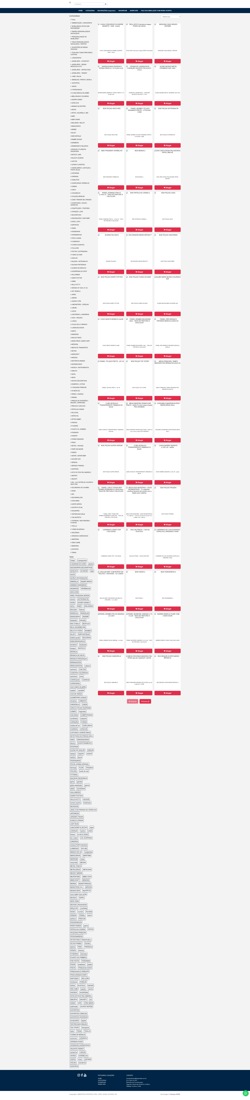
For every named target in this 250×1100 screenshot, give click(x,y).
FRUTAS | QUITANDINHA (79, 251)
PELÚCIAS (74, 413)
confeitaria (74, 718)
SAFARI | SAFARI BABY (78, 456)
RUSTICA (81, 985)
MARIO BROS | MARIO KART (80, 341)
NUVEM (89, 912)
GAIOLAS (74, 258)
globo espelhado (76, 785)
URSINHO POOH (76, 1041)
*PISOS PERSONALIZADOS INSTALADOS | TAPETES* (80, 43)
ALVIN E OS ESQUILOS (78, 578)
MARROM (73, 859)
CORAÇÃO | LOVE (77, 212)
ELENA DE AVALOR (77, 750)
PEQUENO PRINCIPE (78, 933)
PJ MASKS (74, 426)
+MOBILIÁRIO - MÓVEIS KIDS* (81, 70)
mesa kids (73, 862)
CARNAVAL (75, 176)
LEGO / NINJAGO (77, 318)
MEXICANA (87, 869)
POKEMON (74, 432)
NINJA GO (74, 908)
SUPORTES (74, 1010)
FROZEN (89, 768)
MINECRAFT (75, 354)
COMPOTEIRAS (86, 715)
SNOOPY (74, 479)
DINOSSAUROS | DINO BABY (80, 218)
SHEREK (73, 992)
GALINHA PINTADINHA (78, 265)
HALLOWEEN (75, 275)
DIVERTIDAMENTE (85, 743)
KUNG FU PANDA (76, 820)
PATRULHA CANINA (77, 409)
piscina (81, 950)
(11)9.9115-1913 (132, 1080)
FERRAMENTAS (76, 235)
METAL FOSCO (75, 866)
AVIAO (72, 602)
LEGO (90, 831)
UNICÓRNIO (75, 533)
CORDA (84, 722)
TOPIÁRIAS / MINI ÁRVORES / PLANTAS (80, 522)
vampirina (73, 1052)
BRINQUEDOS (75, 662)
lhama (72, 834)
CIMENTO (82, 701)
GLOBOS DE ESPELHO (78, 268)
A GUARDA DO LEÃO (78, 564)
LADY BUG (74, 824)
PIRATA (73, 950)
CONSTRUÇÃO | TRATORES (80, 208)
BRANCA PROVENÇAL (78, 659)
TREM (79, 1031)
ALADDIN (84, 571)
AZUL (72, 606)
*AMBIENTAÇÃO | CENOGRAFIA (81, 23)
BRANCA (73, 652)
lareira (82, 831)
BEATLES (86, 623)
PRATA (72, 964)
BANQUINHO (75, 616)
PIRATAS (74, 422)
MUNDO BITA (75, 890)
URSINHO (83, 1038)
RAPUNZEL (74, 978)
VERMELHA (83, 1056)
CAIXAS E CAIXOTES (78, 164)
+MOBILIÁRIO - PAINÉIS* (79, 73)
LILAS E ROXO (83, 834)
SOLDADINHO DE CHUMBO (80, 487)
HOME (81, 11)
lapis (91, 827)
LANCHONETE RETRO (78, 827)
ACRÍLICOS (75, 103)
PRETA (72, 968)
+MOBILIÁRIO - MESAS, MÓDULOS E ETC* (79, 65)
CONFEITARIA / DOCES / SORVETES (79, 204)
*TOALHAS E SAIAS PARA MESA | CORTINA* (82, 53)
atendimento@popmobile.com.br (137, 1078)
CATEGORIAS (90, 11)
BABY (73, 116)
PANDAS (74, 397)
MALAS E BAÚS (76, 338)
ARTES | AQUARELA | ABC (79, 113)
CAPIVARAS (75, 173)
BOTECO (81, 648)
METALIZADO (75, 869)
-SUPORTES (75, 83)
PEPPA (90, 929)
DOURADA (74, 746)
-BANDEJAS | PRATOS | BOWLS (81, 80)
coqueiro (83, 718)
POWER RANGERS (77, 439)
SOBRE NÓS (134, 11)
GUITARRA (81, 789)
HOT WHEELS (75, 291)
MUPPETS (87, 890)
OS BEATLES (75, 391)
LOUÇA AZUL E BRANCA (79, 324)
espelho (81, 753)
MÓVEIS (89, 887)
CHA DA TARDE (76, 694)
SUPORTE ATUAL (77, 507)
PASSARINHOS (76, 922)
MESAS (83, 862)
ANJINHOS (74, 588)
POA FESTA (74, 961)
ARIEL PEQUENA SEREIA (79, 595)
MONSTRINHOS (85, 883)
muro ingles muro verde (78, 894)
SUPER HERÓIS (76, 504)
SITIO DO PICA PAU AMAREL (81, 996)
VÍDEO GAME (75, 542)
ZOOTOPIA (74, 549)
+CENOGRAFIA (76, 58)
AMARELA (74, 581)
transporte (85, 1027)
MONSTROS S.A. (76, 887)
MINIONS (74, 357)
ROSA (72, 985)
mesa (82, 859)
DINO (72, 739)
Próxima (144, 701)
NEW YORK (74, 901)
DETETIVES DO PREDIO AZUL (81, 736)
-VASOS (73, 86)
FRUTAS (73, 771)
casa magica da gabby (78, 687)
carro (81, 676)
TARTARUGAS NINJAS (78, 1024)
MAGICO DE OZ (76, 852)
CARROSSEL (75, 683)
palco (90, 915)
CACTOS (74, 161)
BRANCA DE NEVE (77, 655)
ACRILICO (74, 571)
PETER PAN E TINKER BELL (80, 940)
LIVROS (73, 321)
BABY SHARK (75, 119)
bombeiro (73, 645)
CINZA (84, 704)
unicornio (73, 1038)
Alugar (112, 61)
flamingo (73, 768)
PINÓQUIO (88, 947)
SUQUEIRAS (75, 511)
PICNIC (87, 943)
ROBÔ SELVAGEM (77, 449)
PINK (80, 947)
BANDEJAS (85, 613)
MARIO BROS (75, 855)
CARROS (85, 680)
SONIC (73, 491)
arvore (72, 599)
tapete (84, 1020)
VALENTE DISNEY (77, 1049)
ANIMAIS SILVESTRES (78, 106)
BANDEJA (74, 613)
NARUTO (74, 371)
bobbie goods (75, 638)
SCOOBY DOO (76, 459)
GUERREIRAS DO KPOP (79, 271)
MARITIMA (87, 855)
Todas (73, 19)
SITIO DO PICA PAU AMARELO (81, 472)
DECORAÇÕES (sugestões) (106, 11)
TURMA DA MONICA (77, 1034)
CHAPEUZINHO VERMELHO (80, 183)
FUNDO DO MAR (76, 255)
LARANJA (74, 831)
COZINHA (73, 729)
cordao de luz (75, 725)
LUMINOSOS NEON (77, 328)
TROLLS (74, 526)
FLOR (81, 768)
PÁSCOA (82, 919)
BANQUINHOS (76, 126)
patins (86, 926)
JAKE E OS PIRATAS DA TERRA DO (83, 810)
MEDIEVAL (74, 344)
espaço (72, 753)
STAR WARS (75, 501)
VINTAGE (87, 1059)
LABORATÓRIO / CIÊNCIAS (80, 304)
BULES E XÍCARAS (77, 158)
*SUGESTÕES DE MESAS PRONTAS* (79, 48)
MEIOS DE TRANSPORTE (79, 348)
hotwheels (87, 803)
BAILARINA (88, 606)
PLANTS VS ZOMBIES (78, 957)
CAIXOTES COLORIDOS (79, 673)
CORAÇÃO (74, 722)
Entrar (166, 3)
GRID (72, 789)
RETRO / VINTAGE (77, 446)
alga (91, 571)
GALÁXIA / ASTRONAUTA (79, 261)
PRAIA (73, 442)
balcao (81, 609)
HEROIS (86, 799)
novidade (84, 908)
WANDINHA (75, 546)
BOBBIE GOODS (76, 139)
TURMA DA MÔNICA (77, 529)
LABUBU (74, 308)
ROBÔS (73, 452)
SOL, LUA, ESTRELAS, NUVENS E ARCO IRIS (82, 483)
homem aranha (75, 803)
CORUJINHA (87, 725)
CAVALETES (75, 180)
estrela (72, 757)
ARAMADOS (85, 588)
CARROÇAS (74, 680)
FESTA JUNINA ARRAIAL (79, 764)
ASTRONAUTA (83, 599)
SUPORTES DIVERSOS (79, 1017)
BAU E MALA (75, 623)
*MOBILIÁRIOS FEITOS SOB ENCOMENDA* (80, 27)
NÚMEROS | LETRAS (78, 384)
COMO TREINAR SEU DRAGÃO (81, 200)
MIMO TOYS (87, 876)
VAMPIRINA (75, 539)
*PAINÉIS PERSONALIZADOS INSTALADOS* (80, 32)
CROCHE (83, 729)
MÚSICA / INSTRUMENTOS (80, 367)
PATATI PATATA (75, 926)
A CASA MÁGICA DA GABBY (80, 93)
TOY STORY (74, 1027)
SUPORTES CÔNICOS (78, 1013)
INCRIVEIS (74, 806)
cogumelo (82, 711)
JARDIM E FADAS (76, 817)
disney (72, 743)
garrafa (79, 782)
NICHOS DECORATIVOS (79, 381)
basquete (73, 620)
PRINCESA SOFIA (85, 968)
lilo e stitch (74, 838)
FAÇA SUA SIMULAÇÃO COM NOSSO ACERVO (156, 11)
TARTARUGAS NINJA (78, 514)
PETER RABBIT (76, 419)
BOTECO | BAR (76, 155)
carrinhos (73, 676)
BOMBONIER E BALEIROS (79, 146)
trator (72, 1031)
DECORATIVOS (76, 215)
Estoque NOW (175, 1094)
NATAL (73, 374)
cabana (87, 666)
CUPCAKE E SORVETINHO (80, 732)
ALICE (72, 574)
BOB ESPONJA (76, 136)
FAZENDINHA (75, 231)
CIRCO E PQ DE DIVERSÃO (80, 708)
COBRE (73, 711)
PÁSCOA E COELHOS (78, 406)
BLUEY (73, 133)
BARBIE (73, 129)
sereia (90, 989)
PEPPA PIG (75, 416)
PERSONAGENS (76, 936)
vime (80, 1059)
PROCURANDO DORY (78, 975)
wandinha (82, 1063)
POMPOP (74, 436)
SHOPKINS (74, 469)
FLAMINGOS (75, 241)
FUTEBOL (74, 775)
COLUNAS (74, 715)
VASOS (82, 1052)
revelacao (73, 982)
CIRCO (73, 190)
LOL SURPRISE (86, 838)
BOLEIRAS (87, 638)
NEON (73, 377)
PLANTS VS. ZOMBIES (78, 429)
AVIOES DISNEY (84, 602)
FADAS (73, 228)
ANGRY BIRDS (86, 581)
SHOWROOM (122, 11)
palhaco (73, 919)
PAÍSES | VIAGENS (77, 394)
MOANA (73, 883)
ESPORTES (75, 225)
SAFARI (90, 985)
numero (80, 912)
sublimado (74, 1006)
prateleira (81, 964)
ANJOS (73, 109)
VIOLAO (73, 1063)
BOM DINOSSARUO (77, 641)
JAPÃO (73, 294)
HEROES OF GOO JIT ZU (79, 288)
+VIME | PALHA (76, 76)
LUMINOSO (74, 848)
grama (87, 785)
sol (91, 999)
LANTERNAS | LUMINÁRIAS (80, 314)
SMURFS (74, 476)
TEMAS (73, 552)
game (72, 782)
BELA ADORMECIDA (77, 627)
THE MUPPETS (76, 517)
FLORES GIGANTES (77, 245)
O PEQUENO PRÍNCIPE (78, 387)
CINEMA (74, 186)
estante (89, 753)
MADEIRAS (75, 334)
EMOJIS (90, 750)
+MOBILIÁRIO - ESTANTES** (80, 61)
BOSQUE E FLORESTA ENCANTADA (78, 150)
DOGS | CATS (75, 221)
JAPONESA (74, 813)
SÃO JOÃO (74, 989)
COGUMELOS (75, 193)
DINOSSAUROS (83, 739)
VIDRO (72, 1059)
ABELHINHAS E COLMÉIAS (80, 96)
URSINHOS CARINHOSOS (79, 536)
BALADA (73, 609)
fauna (80, 757)
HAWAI (73, 281)
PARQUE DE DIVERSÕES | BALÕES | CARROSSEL (79, 402)
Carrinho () (176, 3)
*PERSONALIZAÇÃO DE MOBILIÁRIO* (79, 38)
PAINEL (82, 915)
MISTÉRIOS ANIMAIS (78, 361)
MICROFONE (75, 876)
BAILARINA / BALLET (78, 123)
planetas (84, 954)
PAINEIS (73, 915)
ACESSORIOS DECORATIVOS (81, 567)
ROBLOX (83, 982)
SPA (72, 494)
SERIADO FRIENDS (77, 466)
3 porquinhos (82, 560)
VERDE (73, 1056)
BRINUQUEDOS (76, 666)
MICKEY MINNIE (76, 873)
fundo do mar (84, 771)
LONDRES (74, 841)
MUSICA (73, 897)
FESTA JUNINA (76, 238)
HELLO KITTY (75, 284)
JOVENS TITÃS (76, 301)
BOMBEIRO (75, 143)
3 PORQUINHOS (76, 90)
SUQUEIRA (74, 1020)
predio (90, 964)
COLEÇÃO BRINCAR (78, 196)
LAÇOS (73, 311)
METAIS (73, 351)
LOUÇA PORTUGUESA (78, 845)
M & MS (84, 848)
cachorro (73, 669)
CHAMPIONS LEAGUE (78, 697)
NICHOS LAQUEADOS (78, 904)
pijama (72, 947)
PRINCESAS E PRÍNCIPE (79, 971)
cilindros (73, 701)
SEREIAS (74, 462)
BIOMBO (88, 631)
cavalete (81, 690)
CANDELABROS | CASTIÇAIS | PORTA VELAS (81, 169)
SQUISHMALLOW (77, 497)
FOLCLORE (75, 248)
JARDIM (74, 298)
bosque (72, 648)
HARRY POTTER (76, 278)
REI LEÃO (85, 978)
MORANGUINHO (76, 364)
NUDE (72, 912)
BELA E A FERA (76, 631)
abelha (91, 564)
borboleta (83, 645)
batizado (83, 620)
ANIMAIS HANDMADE (78, 585)
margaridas (88, 852)
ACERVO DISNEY (76, 99)
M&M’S (73, 331)
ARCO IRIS (74, 592)
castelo (72, 690)
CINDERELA (74, 704)
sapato (83, 989)
